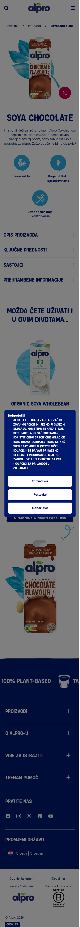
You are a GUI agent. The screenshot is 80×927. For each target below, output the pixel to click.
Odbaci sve (40, 508)
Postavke (40, 495)
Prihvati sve (40, 481)
